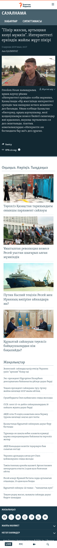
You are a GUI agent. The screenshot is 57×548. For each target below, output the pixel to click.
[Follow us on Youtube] (18, 517)
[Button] (7, 145)
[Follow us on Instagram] (25, 517)
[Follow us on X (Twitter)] (11, 517)
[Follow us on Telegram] (31, 517)
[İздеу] (47, 544)
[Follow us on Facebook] (4, 517)
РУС (21, 544)
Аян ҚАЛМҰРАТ (10, 51)
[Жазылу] (45, 517)
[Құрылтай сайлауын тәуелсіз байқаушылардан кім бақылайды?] (28, 324)
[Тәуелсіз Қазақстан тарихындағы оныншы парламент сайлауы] (28, 188)
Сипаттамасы (32, 21)
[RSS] (38, 517)
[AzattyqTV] (34, 544)
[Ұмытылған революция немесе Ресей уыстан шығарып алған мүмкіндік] (28, 230)
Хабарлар (10, 21)
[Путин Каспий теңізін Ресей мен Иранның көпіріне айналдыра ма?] (28, 277)
